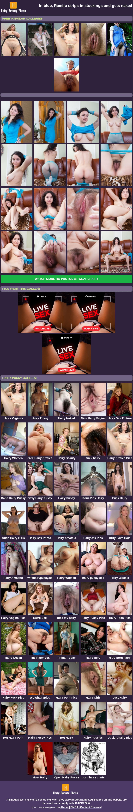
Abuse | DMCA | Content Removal (81, 807)
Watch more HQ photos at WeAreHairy (66, 278)
